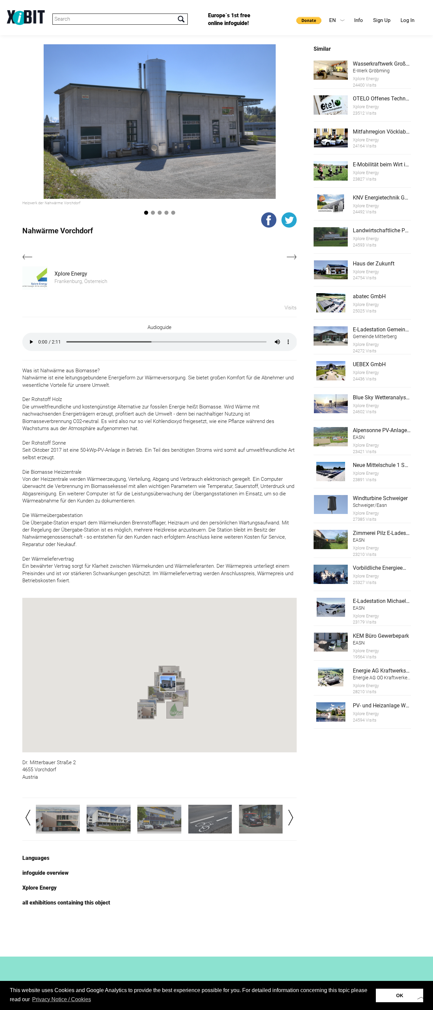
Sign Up (381, 20)
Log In (407, 20)
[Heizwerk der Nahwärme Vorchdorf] (159, 121)
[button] (156, 694)
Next (290, 817)
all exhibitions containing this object (66, 902)
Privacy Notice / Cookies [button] (61, 999)
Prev (27, 817)
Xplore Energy (70, 274)
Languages (35, 858)
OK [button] (399, 995)
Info (358, 20)
